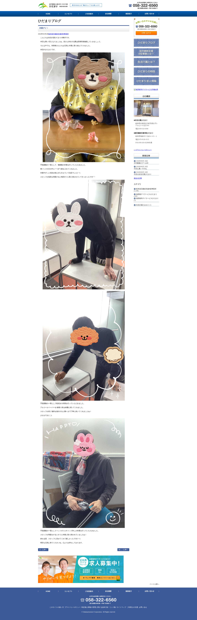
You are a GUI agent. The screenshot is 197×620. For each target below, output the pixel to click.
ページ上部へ (154, 584)
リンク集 (112, 607)
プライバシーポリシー (73, 607)
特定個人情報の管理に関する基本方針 (95, 607)
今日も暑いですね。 (141, 169)
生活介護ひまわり (142, 205)
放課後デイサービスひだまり (146, 194)
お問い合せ (143, 607)
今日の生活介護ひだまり (142, 174)
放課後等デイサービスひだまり (147, 198)
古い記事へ (43, 550)
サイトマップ (121, 607)
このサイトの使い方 (56, 607)
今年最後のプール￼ (141, 163)
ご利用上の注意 (132, 607)
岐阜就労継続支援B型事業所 (58, 34)
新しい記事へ (123, 550)
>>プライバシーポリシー (143, 150)
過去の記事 (138, 178)
